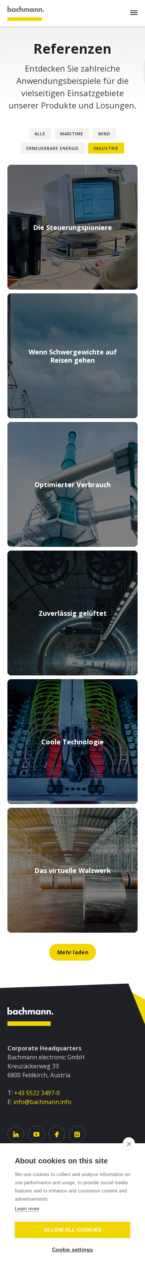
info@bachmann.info (42, 1102)
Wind (104, 133)
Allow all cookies (72, 1230)
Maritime (71, 133)
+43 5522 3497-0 (37, 1093)
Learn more (27, 1208)
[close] (129, 1143)
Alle (40, 133)
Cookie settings (72, 1249)
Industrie (106, 148)
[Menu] (134, 13)
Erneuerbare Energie (52, 148)
